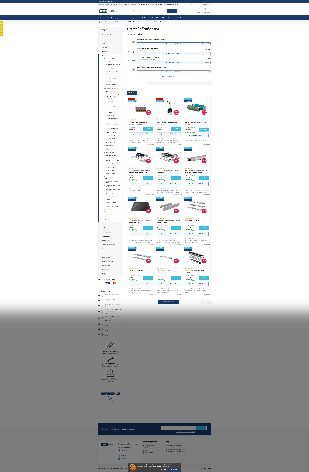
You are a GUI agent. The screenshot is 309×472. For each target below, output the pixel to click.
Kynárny (106, 212)
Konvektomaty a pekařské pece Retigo (111, 177)
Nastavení (163, 469)
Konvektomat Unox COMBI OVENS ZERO (112, 72)
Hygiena (104, 43)
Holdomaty (108, 199)
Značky (104, 274)
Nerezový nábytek (106, 232)
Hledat (171, 11)
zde (170, 466)
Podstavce (109, 112)
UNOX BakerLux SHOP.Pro (112, 155)
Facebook (123, 456)
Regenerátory (107, 209)
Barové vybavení (106, 35)
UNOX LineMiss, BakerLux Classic (112, 148)
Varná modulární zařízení (108, 261)
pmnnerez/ (123, 458)
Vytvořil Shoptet (207, 468)
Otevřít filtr (132, 92)
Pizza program (106, 236)
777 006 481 (124, 453)
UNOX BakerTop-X (110, 142)
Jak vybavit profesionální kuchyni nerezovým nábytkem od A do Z (174, 446)
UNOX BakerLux (110, 145)
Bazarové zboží (106, 265)
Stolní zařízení (106, 257)
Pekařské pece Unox (109, 91)
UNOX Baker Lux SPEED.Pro (113, 158)
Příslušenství (109, 81)
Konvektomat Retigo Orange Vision (113, 186)
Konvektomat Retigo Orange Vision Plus (113, 190)
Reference (147, 450)
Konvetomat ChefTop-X (111, 69)
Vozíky (108, 104)
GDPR (146, 448)
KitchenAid (105, 51)
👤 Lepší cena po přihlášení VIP (173, 44)
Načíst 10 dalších (167, 302)
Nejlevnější (158, 83)
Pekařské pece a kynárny (112, 196)
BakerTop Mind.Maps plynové (112, 129)
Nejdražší (179, 83)
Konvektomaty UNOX (109, 59)
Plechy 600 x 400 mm (111, 170)
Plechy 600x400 (111, 122)
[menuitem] (102, 17)
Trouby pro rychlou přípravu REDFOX (111, 215)
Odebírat (201, 428)
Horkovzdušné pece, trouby (111, 206)
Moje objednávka (149, 452)
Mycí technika (105, 228)
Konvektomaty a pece (107, 56)
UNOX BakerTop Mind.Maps (113, 94)
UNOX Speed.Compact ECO (113, 161)
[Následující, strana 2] (203, 302)
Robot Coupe (105, 249)
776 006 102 (124, 450)
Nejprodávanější (137, 83)
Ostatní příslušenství (112, 118)
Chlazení (104, 47)
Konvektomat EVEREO (111, 76)
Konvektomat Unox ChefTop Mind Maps (113, 65)
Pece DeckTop (110, 115)
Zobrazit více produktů (168, 76)
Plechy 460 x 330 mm (111, 167)
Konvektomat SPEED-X (111, 79)
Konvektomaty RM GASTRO (111, 88)
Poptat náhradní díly (111, 84)
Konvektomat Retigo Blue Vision (112, 181)
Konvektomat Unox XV (111, 62)
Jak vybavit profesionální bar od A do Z (175, 449)
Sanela (104, 253)
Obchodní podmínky (150, 445)
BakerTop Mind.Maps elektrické (112, 97)
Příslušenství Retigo (111, 194)
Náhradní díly (105, 269)
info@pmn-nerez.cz (126, 447)
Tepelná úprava (106, 240)
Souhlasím (175, 469)
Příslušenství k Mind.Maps (113, 133)
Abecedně (200, 83)
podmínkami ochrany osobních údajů (185, 432)
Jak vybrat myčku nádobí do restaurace (175, 451)
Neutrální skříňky (111, 107)
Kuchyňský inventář (107, 224)
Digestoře (109, 110)
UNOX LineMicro (110, 152)
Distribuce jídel (106, 39)
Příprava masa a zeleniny (108, 244)
